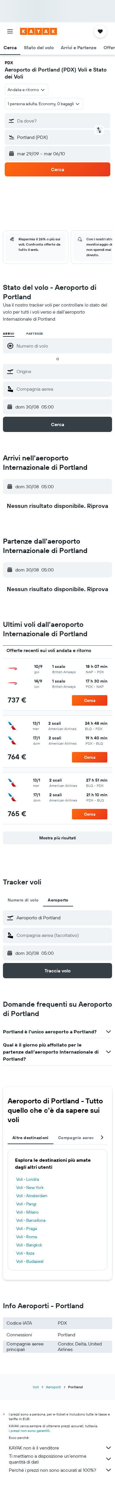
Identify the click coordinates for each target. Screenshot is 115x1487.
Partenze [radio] (34, 334)
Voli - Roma (26, 1236)
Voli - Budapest (30, 1261)
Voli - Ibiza (25, 1253)
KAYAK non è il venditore (34, 1448)
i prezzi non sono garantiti (29, 1430)
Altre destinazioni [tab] (30, 1137)
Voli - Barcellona (30, 1220)
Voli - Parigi (26, 1204)
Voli (36, 1387)
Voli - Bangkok (29, 1245)
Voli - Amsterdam (31, 1195)
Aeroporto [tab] (58, 900)
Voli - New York (30, 1187)
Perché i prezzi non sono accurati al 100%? (52, 1470)
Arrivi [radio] (8, 334)
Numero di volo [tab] (23, 900)
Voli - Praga (26, 1228)
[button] (10, 31)
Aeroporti (53, 1387)
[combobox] (63, 371)
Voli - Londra (27, 1179)
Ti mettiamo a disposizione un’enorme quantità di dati (47, 1459)
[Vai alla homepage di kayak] (38, 31)
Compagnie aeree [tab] (76, 1137)
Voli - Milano (27, 1212)
